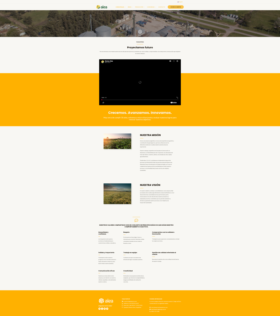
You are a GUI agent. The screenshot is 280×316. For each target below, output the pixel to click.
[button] (176, 7)
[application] (124, 7)
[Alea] (101, 7)
